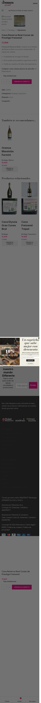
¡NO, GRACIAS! (30, 363)
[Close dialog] (39, 338)
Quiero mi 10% (30, 360)
